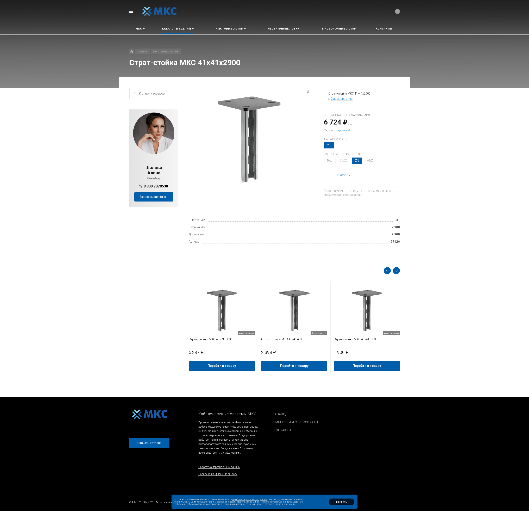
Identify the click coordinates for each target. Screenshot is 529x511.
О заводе (281, 414)
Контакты (282, 430)
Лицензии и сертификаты (296, 422)
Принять (341, 501)
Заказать (343, 175)
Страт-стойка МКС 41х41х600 (282, 339)
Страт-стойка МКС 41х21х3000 (210, 339)
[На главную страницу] (159, 11)
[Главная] (131, 51)
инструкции (290, 504)
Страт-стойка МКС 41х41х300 (355, 339)
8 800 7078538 (156, 186)
